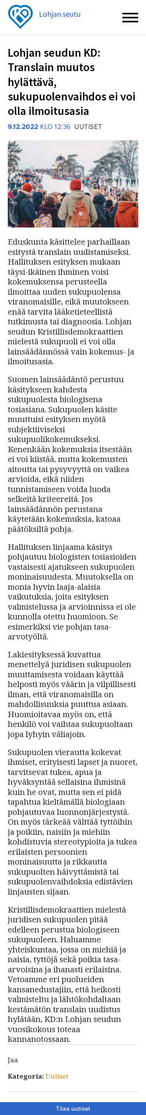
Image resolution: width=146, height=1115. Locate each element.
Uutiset (57, 1076)
